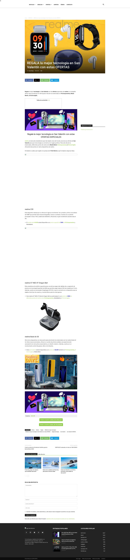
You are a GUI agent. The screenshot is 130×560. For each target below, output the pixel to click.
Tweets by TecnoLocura (87, 129)
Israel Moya (31, 70)
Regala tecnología (55, 431)
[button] (103, 4)
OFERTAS (48, 4)
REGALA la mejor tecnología (50, 429)
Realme (37, 429)
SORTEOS (56, 4)
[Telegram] (34, 532)
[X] (38, 532)
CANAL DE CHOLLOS (56, 420)
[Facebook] (26, 532)
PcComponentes (62, 145)
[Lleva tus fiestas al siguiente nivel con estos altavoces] (56, 541)
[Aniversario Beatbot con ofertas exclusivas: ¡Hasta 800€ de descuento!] (69, 463)
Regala (42, 429)
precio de (54, 350)
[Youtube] (42, 532)
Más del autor (41, 454)
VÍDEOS (62, 4)
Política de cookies (96, 558)
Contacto (103, 558)
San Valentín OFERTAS (71, 431)
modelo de (33, 222)
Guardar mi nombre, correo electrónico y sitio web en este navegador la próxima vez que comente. (50, 511)
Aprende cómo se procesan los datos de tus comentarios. (60, 518)
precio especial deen (62, 222)
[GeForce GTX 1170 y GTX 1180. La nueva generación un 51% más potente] (56, 549)
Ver (48, 100)
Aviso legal (78, 558)
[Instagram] (30, 532)
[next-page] (28, 476)
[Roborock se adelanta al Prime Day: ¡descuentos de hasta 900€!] (51, 463)
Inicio (26, 18)
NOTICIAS (31, 4)
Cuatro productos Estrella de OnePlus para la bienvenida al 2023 (36, 448)
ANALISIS (39, 4)
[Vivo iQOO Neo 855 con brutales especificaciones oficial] (56, 534)
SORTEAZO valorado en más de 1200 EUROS (66, 447)
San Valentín (62, 431)
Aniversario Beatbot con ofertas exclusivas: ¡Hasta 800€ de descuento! (68, 471)
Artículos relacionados (31, 454)
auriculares (33, 350)
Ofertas (32, 429)
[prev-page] (26, 476)
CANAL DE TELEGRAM (56, 424)
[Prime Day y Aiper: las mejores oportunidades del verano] (33, 463)
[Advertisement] (65, 12)
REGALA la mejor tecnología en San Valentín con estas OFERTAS (38, 431)
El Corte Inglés (72, 145)
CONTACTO (69, 4)
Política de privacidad (86, 558)
